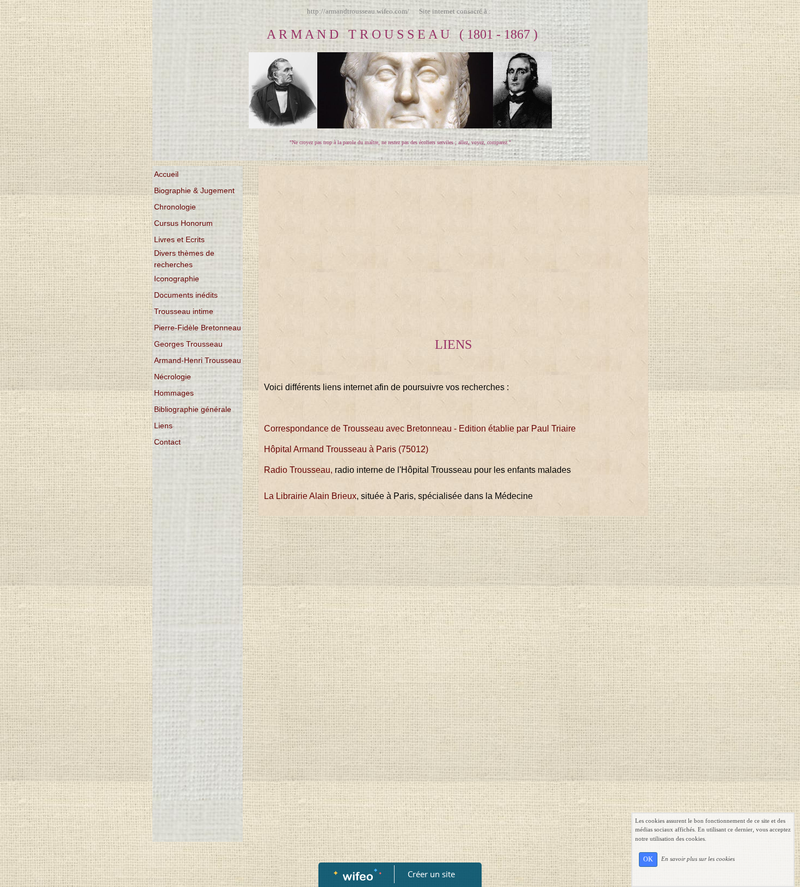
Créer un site (431, 873)
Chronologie (175, 206)
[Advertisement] (197, 673)
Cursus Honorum (183, 223)
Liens (163, 425)
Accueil (166, 174)
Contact (167, 442)
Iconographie (176, 278)
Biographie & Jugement (194, 190)
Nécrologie (172, 376)
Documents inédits (186, 295)
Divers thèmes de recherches (184, 259)
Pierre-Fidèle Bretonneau (197, 327)
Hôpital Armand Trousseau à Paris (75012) (346, 449)
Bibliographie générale (192, 409)
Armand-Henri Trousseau (197, 360)
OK (648, 859)
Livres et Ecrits (179, 239)
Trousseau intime (183, 311)
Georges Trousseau (188, 344)
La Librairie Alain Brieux (310, 496)
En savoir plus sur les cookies (698, 858)
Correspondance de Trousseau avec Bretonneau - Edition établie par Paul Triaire (420, 428)
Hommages (174, 393)
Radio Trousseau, (298, 470)
